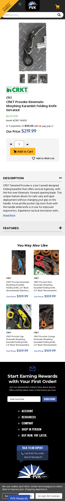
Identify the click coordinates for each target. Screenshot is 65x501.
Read (9, 215)
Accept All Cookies (49, 496)
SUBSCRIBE (49, 399)
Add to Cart (25, 151)
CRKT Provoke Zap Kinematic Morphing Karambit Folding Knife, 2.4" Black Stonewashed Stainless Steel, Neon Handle (17, 340)
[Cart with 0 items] (57, 6)
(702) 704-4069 (36, 453)
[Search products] (59, 15)
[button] (29, 126)
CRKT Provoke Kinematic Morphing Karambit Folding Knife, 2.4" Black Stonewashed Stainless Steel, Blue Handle (17, 286)
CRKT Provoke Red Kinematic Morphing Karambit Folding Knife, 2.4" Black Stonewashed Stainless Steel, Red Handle (45, 286)
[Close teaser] (19, 4)
